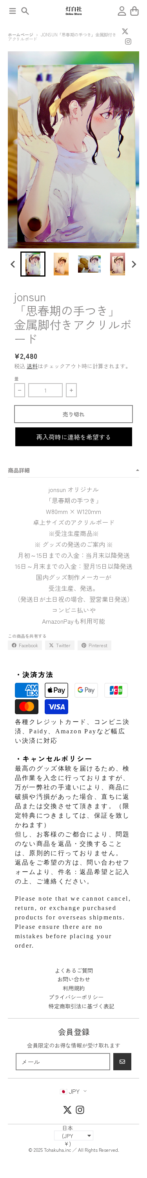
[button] (32, 264)
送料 (32, 366)
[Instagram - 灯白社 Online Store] (128, 41)
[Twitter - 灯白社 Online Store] (125, 31)
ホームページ (20, 34)
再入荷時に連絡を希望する (73, 437)
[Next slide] (133, 264)
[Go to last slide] (13, 264)
